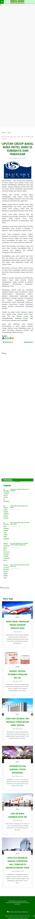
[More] (13, 338)
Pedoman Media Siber (19, 916)
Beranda (7, 916)
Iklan (26, 916)
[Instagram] (10, 338)
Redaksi (11, 916)
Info (29, 916)
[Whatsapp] (8, 338)
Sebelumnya (8, 342)
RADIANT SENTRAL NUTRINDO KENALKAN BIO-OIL (17, 674)
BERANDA (4, 132)
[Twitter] (6, 338)
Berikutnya (27, 342)
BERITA (9, 132)
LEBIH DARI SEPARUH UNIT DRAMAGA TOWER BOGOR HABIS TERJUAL (17, 721)
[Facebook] (3, 338)
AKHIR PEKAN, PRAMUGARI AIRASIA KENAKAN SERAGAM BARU (17, 624)
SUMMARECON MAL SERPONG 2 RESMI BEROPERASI (17, 769)
